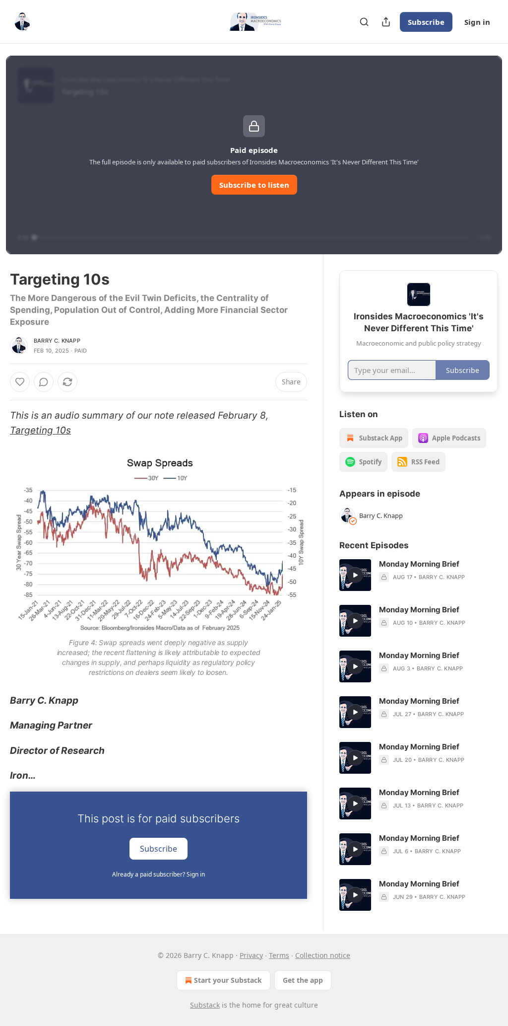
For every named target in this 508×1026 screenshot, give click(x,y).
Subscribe (426, 22)
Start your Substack (228, 980)
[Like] (20, 382)
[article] (418, 575)
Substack (205, 1005)
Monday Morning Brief (419, 564)
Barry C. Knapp (57, 340)
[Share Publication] (386, 22)
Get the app (303, 980)
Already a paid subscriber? (158, 874)
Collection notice (322, 955)
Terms (279, 955)
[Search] (364, 22)
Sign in (477, 22)
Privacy (251, 955)
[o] (355, 575)
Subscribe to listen (254, 185)
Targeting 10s (40, 430)
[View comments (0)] (44, 382)
